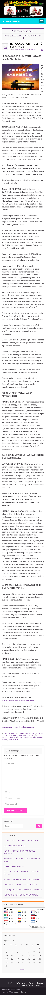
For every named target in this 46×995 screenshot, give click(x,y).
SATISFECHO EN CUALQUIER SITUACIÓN (20, 884)
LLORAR (12, 738)
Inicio (10, 983)
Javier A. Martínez (19, 50)
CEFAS (4, 736)
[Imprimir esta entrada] (42, 50)
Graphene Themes (20, 992)
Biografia (40, 983)
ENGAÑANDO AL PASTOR (14, 846)
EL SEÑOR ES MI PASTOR (14, 866)
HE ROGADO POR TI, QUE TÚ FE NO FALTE (21, 895)
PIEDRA (40, 738)
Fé (36, 736)
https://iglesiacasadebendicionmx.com (18, 727)
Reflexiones (20, 983)
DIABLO (31, 736)
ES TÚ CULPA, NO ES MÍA (24, 31)
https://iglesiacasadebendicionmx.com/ (19, 700)
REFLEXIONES (31, 50)
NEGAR (19, 738)
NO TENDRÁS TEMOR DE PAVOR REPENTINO (22, 879)
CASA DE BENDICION (11, 21)
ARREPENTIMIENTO (27, 734)
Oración (26, 738)
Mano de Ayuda (27, 985)
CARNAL (39, 734)
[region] (23, 9)
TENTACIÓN (13, 740)
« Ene (22, 969)
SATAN (4, 740)
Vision (31, 983)
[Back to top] (40, 989)
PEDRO (33, 738)
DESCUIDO (22, 736)
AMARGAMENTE (11, 734)
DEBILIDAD (12, 736)
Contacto (40, 985)
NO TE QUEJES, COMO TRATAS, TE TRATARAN (23, 36)
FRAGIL (5, 738)
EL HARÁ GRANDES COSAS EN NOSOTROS (21, 840)
